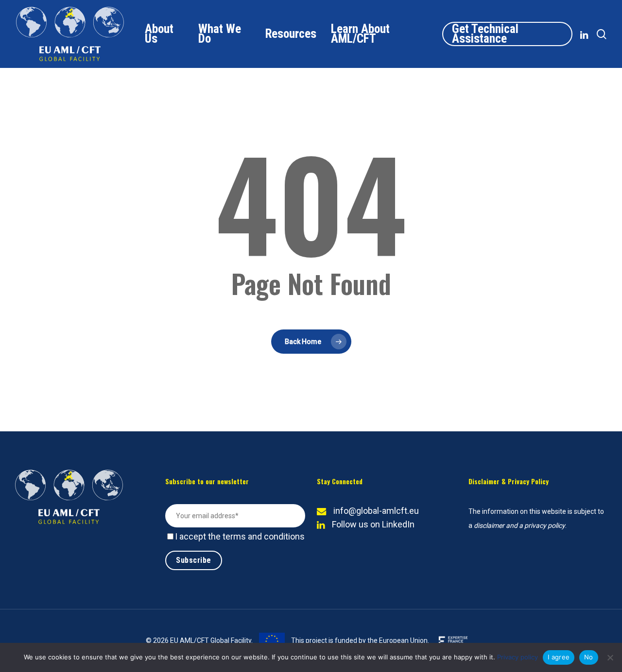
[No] (610, 657)
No (588, 657)
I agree (559, 657)
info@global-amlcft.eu (376, 511)
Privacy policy (517, 657)
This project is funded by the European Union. (359, 640)
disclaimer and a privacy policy (519, 525)
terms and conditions (264, 536)
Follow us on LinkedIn (373, 524)
